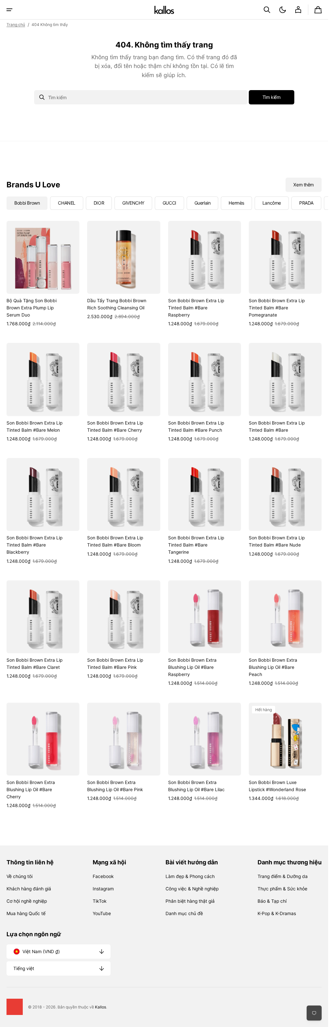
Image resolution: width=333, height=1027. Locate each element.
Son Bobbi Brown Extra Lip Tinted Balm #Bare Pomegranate (277, 308)
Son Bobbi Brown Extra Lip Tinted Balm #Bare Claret (34, 663)
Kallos (100, 1007)
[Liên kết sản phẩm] (43, 274)
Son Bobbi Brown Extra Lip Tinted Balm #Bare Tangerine (196, 545)
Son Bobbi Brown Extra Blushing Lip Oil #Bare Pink (115, 786)
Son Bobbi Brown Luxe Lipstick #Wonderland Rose (277, 786)
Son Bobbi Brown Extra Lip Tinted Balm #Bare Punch (196, 426)
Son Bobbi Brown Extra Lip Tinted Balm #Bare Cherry (115, 426)
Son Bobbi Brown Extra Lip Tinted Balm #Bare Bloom (115, 541)
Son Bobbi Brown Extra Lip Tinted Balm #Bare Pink (115, 663)
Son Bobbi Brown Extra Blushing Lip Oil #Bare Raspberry (192, 667)
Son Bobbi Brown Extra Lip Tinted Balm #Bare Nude (277, 541)
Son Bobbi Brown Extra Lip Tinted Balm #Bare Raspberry (196, 308)
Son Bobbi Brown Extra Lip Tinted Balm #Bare (277, 426)
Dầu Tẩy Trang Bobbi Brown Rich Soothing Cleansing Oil (116, 304)
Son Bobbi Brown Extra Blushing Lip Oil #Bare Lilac (196, 786)
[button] (9, 10)
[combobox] (140, 97)
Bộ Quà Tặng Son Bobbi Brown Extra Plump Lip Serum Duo (32, 308)
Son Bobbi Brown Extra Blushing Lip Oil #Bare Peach (273, 667)
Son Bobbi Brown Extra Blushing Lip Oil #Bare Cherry (31, 789)
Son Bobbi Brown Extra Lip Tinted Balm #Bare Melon (34, 426)
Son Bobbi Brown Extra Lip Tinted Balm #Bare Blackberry (34, 545)
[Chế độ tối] (282, 10)
